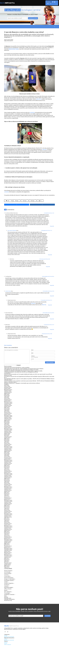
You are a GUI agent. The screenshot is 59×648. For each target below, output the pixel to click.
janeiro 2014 (7, 538)
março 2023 (7, 425)
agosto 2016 (7, 504)
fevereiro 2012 (8, 552)
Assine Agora (33, 18)
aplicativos (39, 99)
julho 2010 (6, 566)
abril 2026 (6, 385)
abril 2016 (6, 509)
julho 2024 (6, 407)
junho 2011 (7, 559)
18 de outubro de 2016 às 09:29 (48, 312)
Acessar (6, 597)
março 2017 (7, 497)
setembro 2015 (8, 517)
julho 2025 (6, 394)
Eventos (5, 642)
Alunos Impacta (8, 570)
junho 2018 (7, 480)
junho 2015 (7, 519)
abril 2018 (6, 482)
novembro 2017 (8, 488)
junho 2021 (7, 440)
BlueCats (44, 304)
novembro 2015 (8, 514)
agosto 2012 (7, 551)
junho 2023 (7, 422)
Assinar (47, 616)
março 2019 (7, 470)
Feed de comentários (9, 599)
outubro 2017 (7, 489)
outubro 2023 (7, 417)
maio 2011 (6, 560)
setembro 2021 (8, 436)
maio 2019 (6, 468)
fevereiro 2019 (8, 471)
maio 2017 (6, 494)
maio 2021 (6, 441)
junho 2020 (7, 453)
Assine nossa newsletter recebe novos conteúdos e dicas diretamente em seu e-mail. (29, 611)
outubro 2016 (7, 502)
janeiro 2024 (7, 414)
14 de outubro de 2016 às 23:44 (48, 291)
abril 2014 (6, 535)
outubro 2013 (7, 541)
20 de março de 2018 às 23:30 (44, 259)
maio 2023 (6, 423)
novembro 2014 (8, 527)
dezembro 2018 (8, 473)
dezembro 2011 (8, 555)
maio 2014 (6, 533)
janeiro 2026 (7, 388)
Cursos (5, 643)
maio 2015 (6, 520)
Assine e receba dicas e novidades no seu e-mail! (22, 14)
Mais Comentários (8, 345)
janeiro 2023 (7, 427)
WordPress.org (8, 600)
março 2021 (7, 443)
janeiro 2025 (7, 401)
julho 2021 (6, 439)
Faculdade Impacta (9, 580)
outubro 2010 (7, 564)
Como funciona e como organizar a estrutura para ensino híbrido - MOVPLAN (23, 381)
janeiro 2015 (7, 525)
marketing (32, 112)
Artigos (5, 635)
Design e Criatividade (9, 579)
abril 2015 (6, 521)
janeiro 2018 (7, 485)
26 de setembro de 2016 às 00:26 (48, 276)
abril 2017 (6, 495)
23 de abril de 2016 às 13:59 (49, 213)
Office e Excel (7, 588)
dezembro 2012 (8, 548)
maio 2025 (6, 396)
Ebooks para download (9, 636)
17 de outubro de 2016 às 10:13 (46, 300)
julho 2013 (6, 543)
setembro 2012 (8, 550)
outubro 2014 (7, 528)
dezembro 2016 (8, 500)
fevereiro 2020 (8, 458)
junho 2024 (7, 408)
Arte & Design (7, 573)
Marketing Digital (8, 587)
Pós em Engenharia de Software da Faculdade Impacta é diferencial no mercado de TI (29, 377)
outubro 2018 (7, 475)
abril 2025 (6, 397)
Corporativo (7, 576)
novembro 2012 (8, 549)
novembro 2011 (8, 556)
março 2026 (7, 386)
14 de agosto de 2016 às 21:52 (46, 230)
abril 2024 (6, 411)
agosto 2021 (7, 437)
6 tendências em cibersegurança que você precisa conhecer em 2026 (21, 369)
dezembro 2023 (8, 415)
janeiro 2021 (7, 445)
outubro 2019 (7, 462)
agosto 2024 (7, 406)
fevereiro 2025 (8, 400)
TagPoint (44, 149)
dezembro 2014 (8, 526)
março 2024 (7, 412)
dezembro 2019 (8, 460)
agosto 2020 (7, 451)
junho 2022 (7, 434)
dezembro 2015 (8, 513)
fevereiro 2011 (8, 562)
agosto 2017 (7, 491)
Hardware (6, 584)
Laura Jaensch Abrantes (12, 230)
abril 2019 (6, 469)
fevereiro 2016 (8, 511)
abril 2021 (6, 442)
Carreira (6, 574)
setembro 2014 (8, 529)
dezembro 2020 (8, 446)
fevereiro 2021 (8, 444)
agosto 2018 (7, 478)
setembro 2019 (8, 463)
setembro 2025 (8, 392)
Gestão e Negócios (8, 583)
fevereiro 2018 (8, 484)
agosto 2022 (7, 433)
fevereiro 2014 (8, 537)
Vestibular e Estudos (9, 594)
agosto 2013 (7, 542)
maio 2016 (6, 508)
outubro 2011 (7, 557)
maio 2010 (6, 567)
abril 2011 (6, 561)
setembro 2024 (8, 405)
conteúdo (6, 191)
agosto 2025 (7, 393)
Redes (5, 590)
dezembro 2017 (8, 487)
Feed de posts (7, 598)
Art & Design (7, 572)
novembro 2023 (8, 416)
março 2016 (7, 510)
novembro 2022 (8, 430)
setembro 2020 (8, 450)
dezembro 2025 (8, 389)
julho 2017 (6, 492)
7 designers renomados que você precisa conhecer (27, 383)
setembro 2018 (8, 477)
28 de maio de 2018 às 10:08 (47, 333)
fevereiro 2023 (8, 426)
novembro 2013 (8, 540)
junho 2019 (7, 466)
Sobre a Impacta (7, 644)
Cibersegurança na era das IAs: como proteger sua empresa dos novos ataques (23, 368)
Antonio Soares (8, 291)
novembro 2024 (8, 403)
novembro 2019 (8, 461)
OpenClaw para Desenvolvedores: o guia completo (16, 367)
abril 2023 (6, 424)
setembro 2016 (8, 503)
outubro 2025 (7, 391)
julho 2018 (6, 479)
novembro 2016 (8, 501)
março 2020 (7, 456)
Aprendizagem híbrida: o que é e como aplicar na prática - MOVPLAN (21, 378)
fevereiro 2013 (8, 546)
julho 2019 (6, 465)
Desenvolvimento (8, 577)
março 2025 (7, 398)
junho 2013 (7, 545)
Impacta (6, 586)
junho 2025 (7, 395)
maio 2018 (6, 481)
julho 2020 (6, 452)
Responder (52, 226)
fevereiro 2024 (8, 413)
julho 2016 (6, 505)
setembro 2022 (8, 432)
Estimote (33, 303)
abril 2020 (6, 455)
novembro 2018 (8, 474)
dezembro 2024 (8, 402)
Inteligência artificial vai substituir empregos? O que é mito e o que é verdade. (23, 371)
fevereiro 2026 (8, 387)
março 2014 (7, 536)
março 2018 (7, 483)
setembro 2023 (8, 418)
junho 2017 (7, 493)
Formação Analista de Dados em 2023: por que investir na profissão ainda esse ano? (28, 375)
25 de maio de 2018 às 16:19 (49, 324)
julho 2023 (6, 421)
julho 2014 (6, 531)
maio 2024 (6, 410)
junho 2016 (7, 507)
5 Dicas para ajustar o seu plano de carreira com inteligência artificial (21, 372)
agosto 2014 (7, 530)
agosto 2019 (7, 464)
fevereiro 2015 (8, 523)
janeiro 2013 (7, 547)
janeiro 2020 (7, 459)
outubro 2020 (7, 449)
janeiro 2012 (7, 553)
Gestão (6, 581)
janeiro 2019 (7, 472)
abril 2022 (6, 435)
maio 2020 (6, 454)
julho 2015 (6, 518)
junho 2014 (7, 532)
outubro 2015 (7, 516)
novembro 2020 (8, 448)
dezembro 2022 (8, 429)
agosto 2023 (7, 420)
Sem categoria (7, 591)
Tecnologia (7, 593)
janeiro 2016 (7, 512)
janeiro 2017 (7, 499)
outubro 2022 (7, 431)
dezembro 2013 (8, 539)
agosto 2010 (7, 565)
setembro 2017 (8, 490)
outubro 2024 (7, 404)
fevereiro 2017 (8, 498)
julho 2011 (6, 558)
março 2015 (7, 522)
